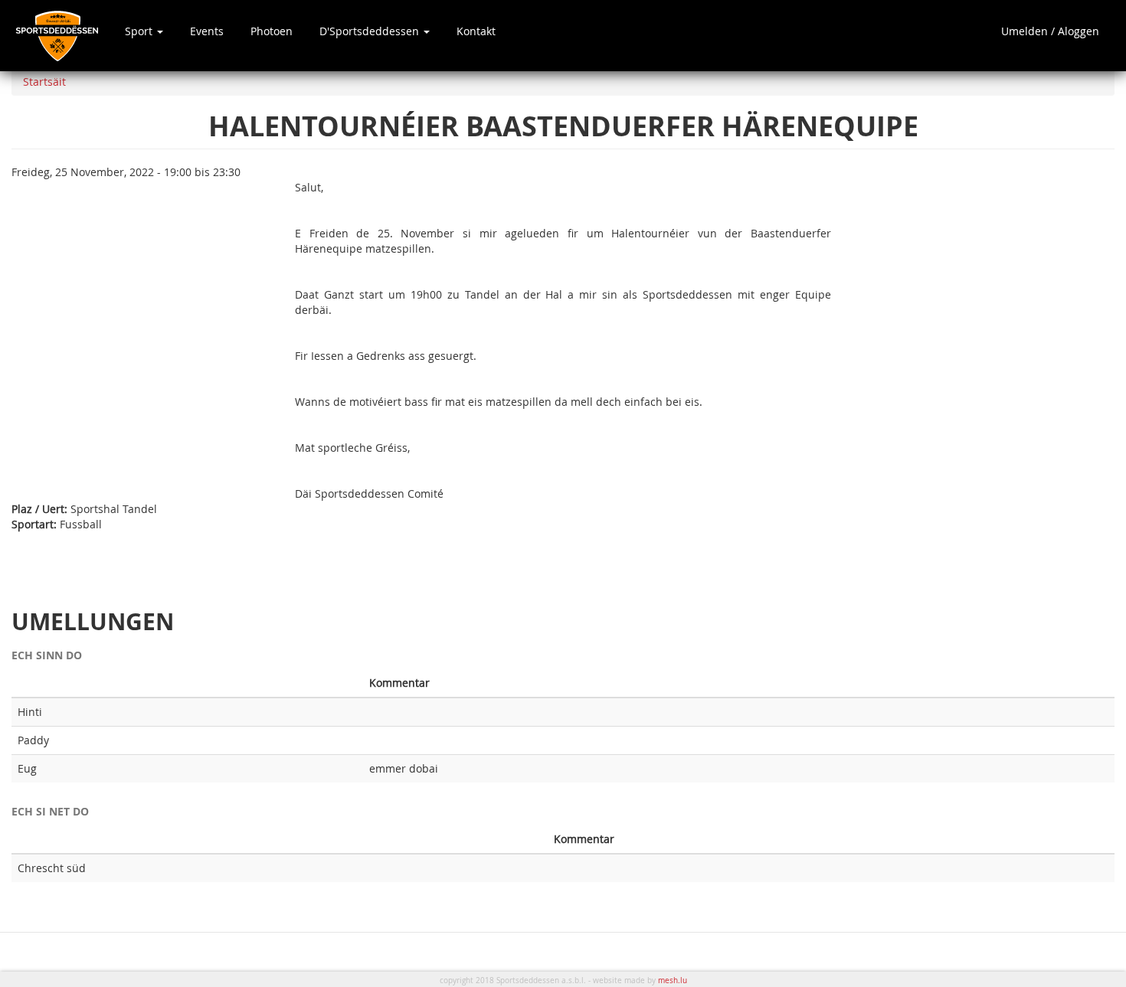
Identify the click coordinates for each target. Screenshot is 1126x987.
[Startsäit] (62, 35)
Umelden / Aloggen (1050, 31)
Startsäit (44, 81)
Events (207, 31)
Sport (140, 31)
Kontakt (476, 31)
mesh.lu (672, 980)
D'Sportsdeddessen (370, 31)
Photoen (271, 31)
